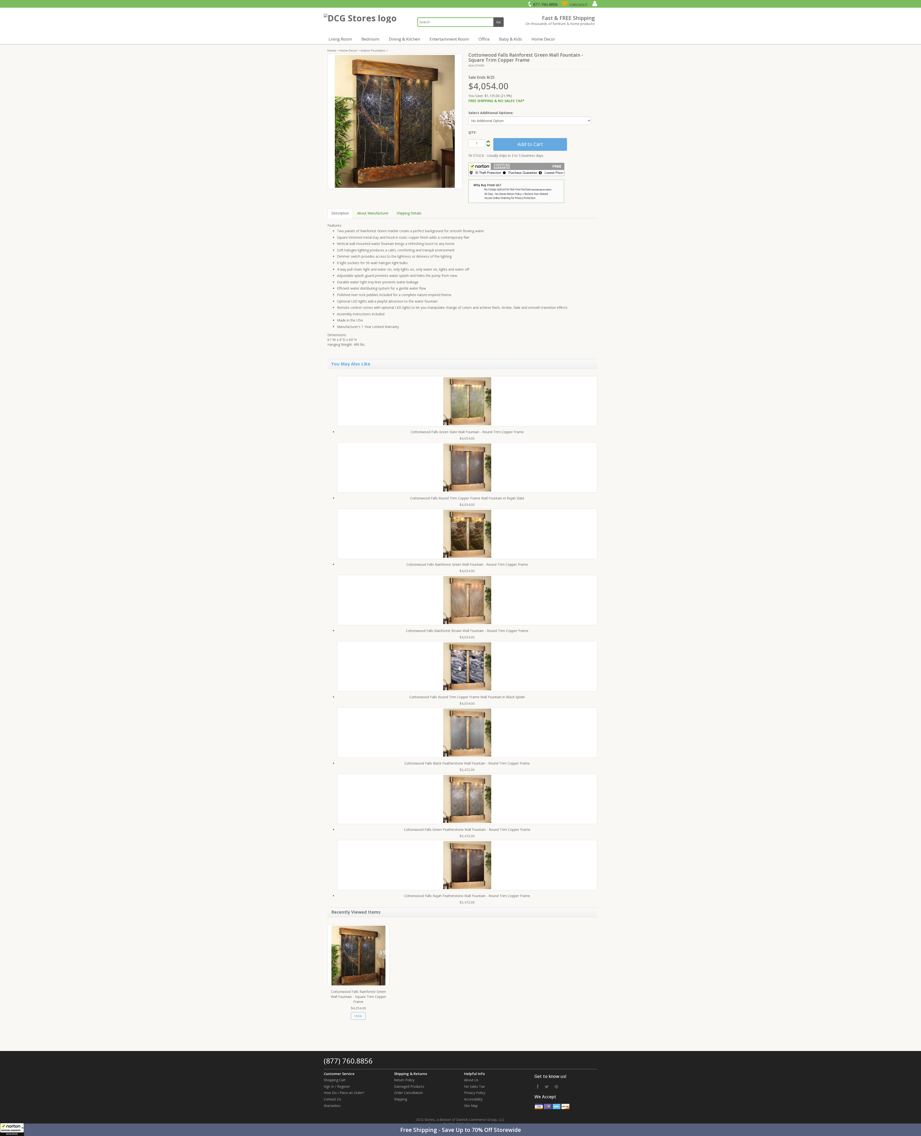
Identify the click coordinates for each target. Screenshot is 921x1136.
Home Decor (543, 39)
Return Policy (404, 1080)
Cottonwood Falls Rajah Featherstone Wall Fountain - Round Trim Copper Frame (467, 895)
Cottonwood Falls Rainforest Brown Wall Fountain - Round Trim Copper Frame (467, 630)
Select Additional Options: (491, 112)
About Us (471, 1080)
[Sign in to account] (594, 3)
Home (331, 50)
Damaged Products (409, 1086)
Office (484, 39)
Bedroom (370, 39)
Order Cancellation (408, 1092)
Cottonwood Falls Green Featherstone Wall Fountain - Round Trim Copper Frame (467, 829)
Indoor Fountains (373, 50)
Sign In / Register (337, 1086)
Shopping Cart (335, 1080)
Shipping (400, 1099)
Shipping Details (409, 213)
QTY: (472, 132)
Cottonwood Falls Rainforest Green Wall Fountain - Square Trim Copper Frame (358, 996)
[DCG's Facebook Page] (537, 1086)
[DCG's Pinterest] (556, 1086)
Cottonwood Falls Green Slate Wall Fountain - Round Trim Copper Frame (467, 432)
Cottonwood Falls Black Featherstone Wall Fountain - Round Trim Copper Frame (467, 763)
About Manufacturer (373, 213)
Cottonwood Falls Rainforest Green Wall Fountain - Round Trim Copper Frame (467, 564)
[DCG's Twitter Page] (546, 1086)
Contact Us (332, 1099)
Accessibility (473, 1099)
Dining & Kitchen (404, 39)
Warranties (332, 1105)
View (358, 1016)
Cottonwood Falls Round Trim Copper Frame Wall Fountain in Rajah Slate (467, 498)
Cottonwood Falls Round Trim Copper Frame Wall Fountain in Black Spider (467, 697)
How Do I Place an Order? (344, 1092)
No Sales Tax (474, 1086)
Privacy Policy (474, 1092)
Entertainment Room (449, 39)
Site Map (471, 1105)
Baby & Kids (510, 39)
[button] (460, 1130)
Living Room (340, 39)
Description (340, 213)
